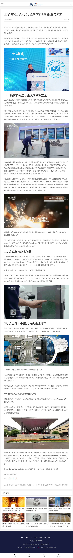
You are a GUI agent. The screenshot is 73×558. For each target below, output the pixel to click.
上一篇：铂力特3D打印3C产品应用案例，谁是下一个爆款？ (20, 485)
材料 (27, 537)
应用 (40, 537)
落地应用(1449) (12, 474)
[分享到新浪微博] (9, 478)
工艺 (31, 537)
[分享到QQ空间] (16, 478)
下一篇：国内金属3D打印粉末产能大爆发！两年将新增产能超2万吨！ (53, 485)
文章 (44, 556)
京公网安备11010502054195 (47, 547)
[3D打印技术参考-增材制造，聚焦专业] (36, 4)
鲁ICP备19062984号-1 (30, 547)
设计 (36, 537)
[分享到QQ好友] (13, 478)
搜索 (29, 556)
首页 (22, 537)
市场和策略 (47, 537)
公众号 (58, 556)
